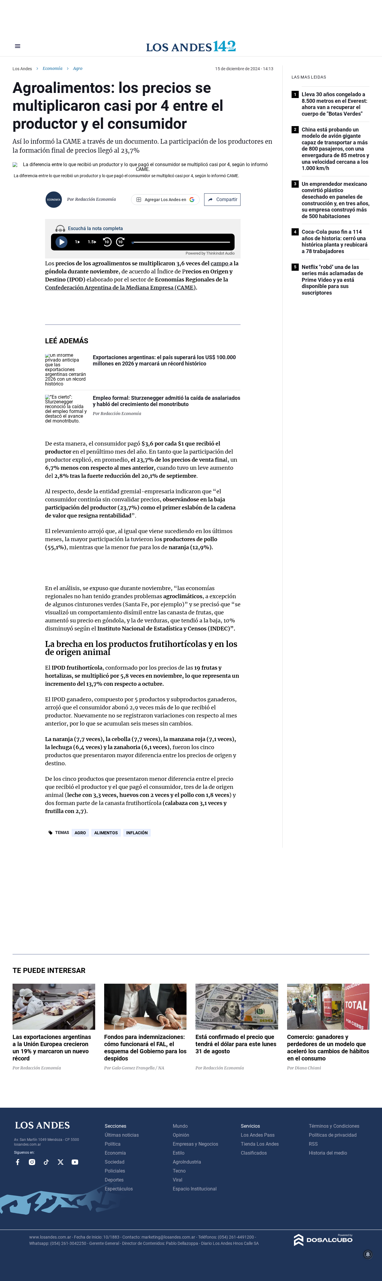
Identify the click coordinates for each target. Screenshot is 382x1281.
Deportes (114, 1180)
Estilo (178, 1153)
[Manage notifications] (368, 1254)
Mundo (180, 1126)
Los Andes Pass (258, 1135)
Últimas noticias (122, 1135)
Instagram (32, 1162)
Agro (80, 832)
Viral (177, 1180)
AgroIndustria (187, 1162)
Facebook (17, 1162)
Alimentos (106, 832)
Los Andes (22, 68)
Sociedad (114, 1162)
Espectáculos (119, 1189)
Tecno (179, 1171)
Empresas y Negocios (195, 1144)
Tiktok (46, 1162)
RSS (313, 1144)
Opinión (181, 1135)
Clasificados (254, 1153)
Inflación (137, 832)
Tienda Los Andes (260, 1144)
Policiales (115, 1171)
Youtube (74, 1162)
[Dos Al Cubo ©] (323, 1244)
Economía (52, 68)
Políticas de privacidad (333, 1135)
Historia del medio (328, 1153)
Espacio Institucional (195, 1189)
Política (113, 1144)
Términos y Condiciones (334, 1126)
